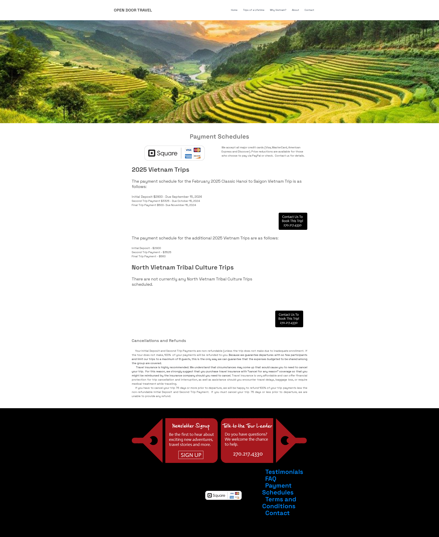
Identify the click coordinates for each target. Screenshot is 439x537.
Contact (277, 513)
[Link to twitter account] (169, 488)
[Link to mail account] (150, 494)
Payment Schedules (278, 489)
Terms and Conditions (279, 502)
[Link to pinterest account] (162, 488)
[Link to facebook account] (156, 488)
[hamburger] (156, 10)
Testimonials (284, 472)
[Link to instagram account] (150, 488)
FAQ (270, 479)
